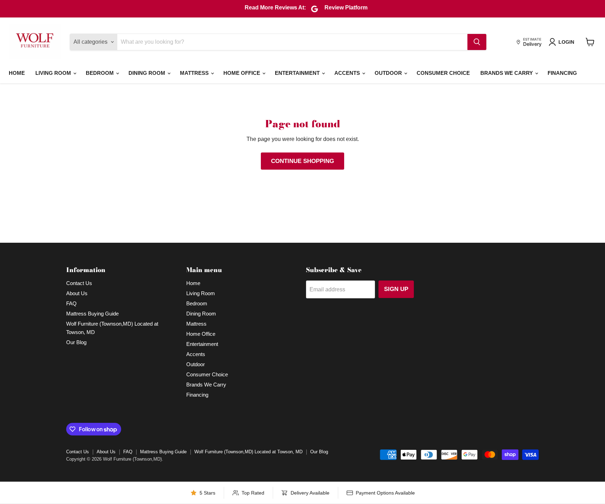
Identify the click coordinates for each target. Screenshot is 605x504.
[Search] (476, 42)
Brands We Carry (507, 73)
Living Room (53, 73)
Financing (562, 73)
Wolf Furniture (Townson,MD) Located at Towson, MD (248, 451)
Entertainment (298, 73)
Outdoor (389, 73)
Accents (347, 73)
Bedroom (100, 73)
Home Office (242, 73)
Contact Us (79, 283)
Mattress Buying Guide (92, 314)
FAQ (71, 303)
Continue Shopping (302, 161)
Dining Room (147, 73)
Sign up (396, 289)
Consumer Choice (443, 73)
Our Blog (76, 342)
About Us (77, 293)
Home (17, 73)
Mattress (195, 73)
